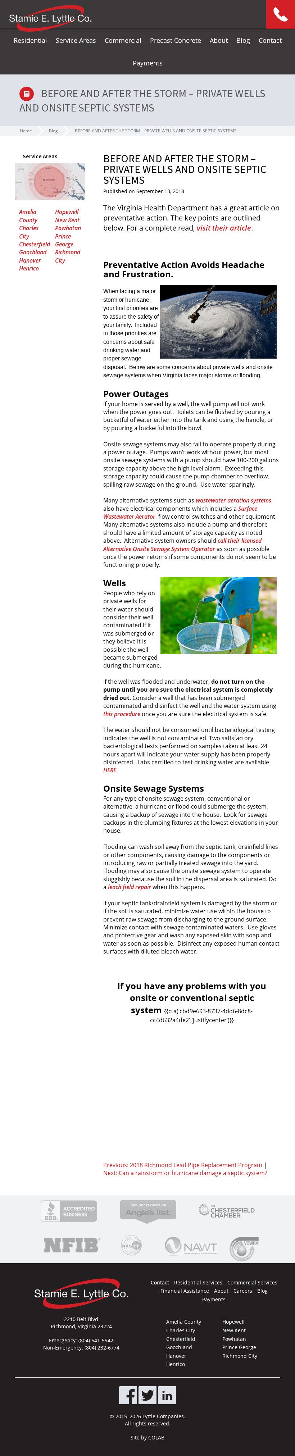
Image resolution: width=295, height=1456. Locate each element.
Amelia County (28, 216)
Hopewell (66, 212)
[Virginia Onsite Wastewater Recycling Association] (246, 1249)
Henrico (29, 268)
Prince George (64, 240)
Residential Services (198, 1282)
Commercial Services (252, 1282)
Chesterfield (34, 244)
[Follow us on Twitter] (147, 1395)
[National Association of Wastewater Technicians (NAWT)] (191, 1245)
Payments (148, 63)
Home (26, 131)
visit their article (224, 228)
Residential (30, 40)
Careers (242, 1290)
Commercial (123, 40)
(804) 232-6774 (102, 1347)
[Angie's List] (148, 1211)
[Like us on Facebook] (128, 1395)
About (219, 40)
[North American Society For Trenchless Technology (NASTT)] (131, 1245)
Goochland (32, 252)
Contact (270, 40)
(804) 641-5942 (95, 1340)
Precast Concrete (175, 40)
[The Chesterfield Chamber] (227, 1211)
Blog (243, 40)
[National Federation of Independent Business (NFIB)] (71, 1245)
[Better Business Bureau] (69, 1211)
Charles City (28, 232)
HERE (109, 770)
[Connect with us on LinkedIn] (167, 1395)
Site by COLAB (147, 1437)
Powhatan (68, 228)
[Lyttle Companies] (50, 18)
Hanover (30, 260)
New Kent (67, 220)
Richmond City (239, 1355)
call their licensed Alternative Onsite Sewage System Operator (182, 544)
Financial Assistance (184, 1290)
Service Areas (76, 40)
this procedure (121, 714)
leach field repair (129, 887)
